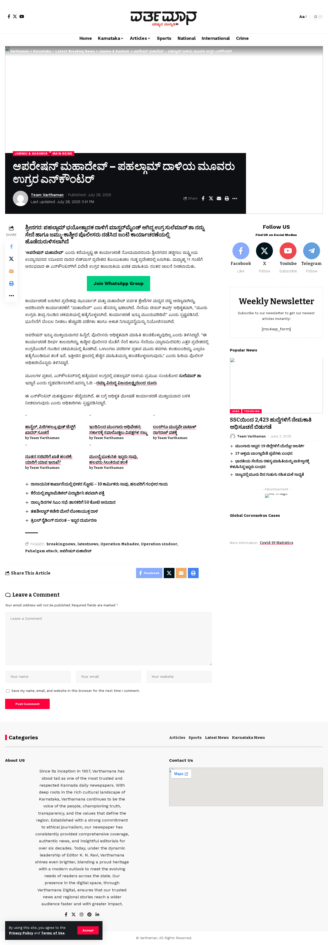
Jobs (236, 411)
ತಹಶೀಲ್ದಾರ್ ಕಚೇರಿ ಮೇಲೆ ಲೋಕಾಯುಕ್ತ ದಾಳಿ (64, 511)
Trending (252, 411)
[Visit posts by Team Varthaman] (20, 198)
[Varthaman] (164, 17)
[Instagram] (81, 915)
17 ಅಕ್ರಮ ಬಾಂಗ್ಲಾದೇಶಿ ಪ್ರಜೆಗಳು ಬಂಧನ (263, 453)
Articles (177, 737)
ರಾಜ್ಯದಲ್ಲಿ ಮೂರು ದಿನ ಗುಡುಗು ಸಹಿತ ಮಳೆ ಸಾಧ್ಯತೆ (269, 474)
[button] (88, 930)
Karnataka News (248, 737)
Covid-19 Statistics (276, 543)
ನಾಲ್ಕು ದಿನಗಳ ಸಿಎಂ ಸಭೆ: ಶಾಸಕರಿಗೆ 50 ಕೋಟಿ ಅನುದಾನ (73, 502)
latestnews (87, 544)
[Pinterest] (89, 915)
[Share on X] (210, 198)
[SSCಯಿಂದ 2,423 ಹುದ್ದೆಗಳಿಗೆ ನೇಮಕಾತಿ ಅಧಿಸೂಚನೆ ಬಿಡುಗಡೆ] (276, 386)
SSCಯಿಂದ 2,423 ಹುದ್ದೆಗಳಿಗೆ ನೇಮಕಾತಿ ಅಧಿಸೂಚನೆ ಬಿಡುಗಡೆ (271, 423)
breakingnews (61, 544)
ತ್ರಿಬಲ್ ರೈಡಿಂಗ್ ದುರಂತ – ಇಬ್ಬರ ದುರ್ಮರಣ (64, 520)
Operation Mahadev (119, 544)
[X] (15, 16)
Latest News (217, 737)
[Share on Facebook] (203, 198)
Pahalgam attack (41, 551)
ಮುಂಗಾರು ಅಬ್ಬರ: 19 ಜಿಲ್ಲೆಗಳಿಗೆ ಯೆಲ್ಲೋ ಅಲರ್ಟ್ (269, 446)
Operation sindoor (159, 544)
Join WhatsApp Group (119, 283)
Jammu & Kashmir (31, 153)
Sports (195, 737)
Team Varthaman (47, 195)
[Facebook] (9, 16)
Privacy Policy (21, 933)
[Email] (218, 198)
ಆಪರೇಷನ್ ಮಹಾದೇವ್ (75, 551)
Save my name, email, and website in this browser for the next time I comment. (76, 691)
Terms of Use (53, 933)
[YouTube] (21, 16)
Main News (62, 153)
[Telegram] (312, 258)
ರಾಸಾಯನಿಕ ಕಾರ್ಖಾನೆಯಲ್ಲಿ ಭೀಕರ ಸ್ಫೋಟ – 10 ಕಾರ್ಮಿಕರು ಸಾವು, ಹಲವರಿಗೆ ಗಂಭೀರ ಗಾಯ (99, 484)
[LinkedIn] (97, 915)
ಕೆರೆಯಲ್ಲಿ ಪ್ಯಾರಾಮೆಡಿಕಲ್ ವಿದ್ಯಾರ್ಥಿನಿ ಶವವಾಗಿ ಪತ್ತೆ (67, 493)
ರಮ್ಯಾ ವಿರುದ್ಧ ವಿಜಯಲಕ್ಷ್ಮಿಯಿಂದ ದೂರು (126, 382)
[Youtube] (288, 258)
